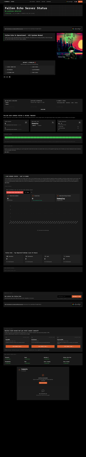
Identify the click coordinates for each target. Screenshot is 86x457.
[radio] (17, 67)
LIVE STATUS (32, 1)
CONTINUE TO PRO (76, 296)
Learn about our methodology (44, 230)
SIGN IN (80, 1)
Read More (7, 182)
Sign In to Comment (43, 382)
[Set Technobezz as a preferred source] (69, 2)
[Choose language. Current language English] (75, 2)
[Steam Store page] (10, 77)
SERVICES (38, 1)
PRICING (43, 1)
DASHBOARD (49, 1)
